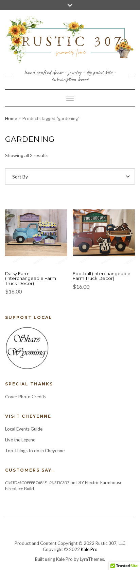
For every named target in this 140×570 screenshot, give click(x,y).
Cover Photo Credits (25, 396)
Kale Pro (89, 549)
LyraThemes (92, 559)
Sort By (20, 176)
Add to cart (36, 236)
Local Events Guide (23, 429)
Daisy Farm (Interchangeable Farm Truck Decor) (30, 278)
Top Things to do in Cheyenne (35, 450)
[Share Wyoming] (27, 347)
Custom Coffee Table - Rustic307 (37, 482)
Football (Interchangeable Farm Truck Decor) (101, 276)
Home (11, 118)
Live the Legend (20, 439)
